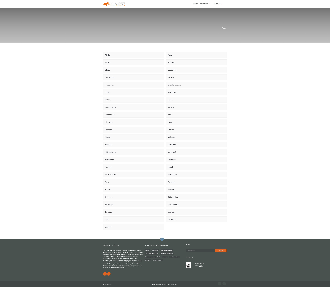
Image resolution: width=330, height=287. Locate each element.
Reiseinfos (204, 4)
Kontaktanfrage (174, 257)
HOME (195, 4)
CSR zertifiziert (157, 260)
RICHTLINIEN (171, 284)
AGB (176, 284)
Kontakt (217, 4)
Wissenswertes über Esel (152, 257)
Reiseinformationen (166, 250)
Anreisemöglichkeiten (151, 253)
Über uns (147, 260)
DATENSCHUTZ (163, 284)
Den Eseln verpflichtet (167, 253)
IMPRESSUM (155, 284)
